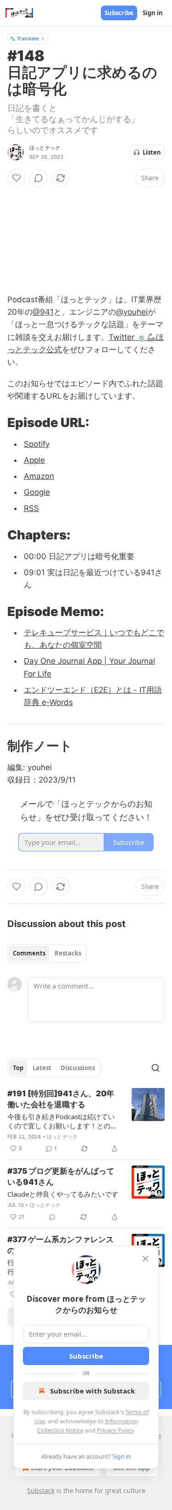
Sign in (153, 13)
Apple (34, 460)
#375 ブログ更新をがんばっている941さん (60, 1176)
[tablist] (47, 953)
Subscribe (119, 13)
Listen (152, 152)
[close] (145, 1258)
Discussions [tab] (78, 1068)
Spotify (37, 444)
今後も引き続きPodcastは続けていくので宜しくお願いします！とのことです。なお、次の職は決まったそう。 (62, 1121)
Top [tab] (18, 1068)
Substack (41, 1490)
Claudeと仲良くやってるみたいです (62, 1194)
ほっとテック (44, 147)
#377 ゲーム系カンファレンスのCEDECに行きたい (60, 1245)
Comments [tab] (29, 953)
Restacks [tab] (68, 953)
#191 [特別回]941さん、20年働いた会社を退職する (60, 1099)
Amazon (39, 476)
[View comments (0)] (38, 178)
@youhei (132, 311)
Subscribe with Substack (92, 1390)
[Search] (155, 1068)
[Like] (16, 178)
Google (37, 492)
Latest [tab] (42, 1068)
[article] (86, 1121)
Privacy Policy (115, 1430)
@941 (43, 311)
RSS (31, 508)
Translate (28, 38)
